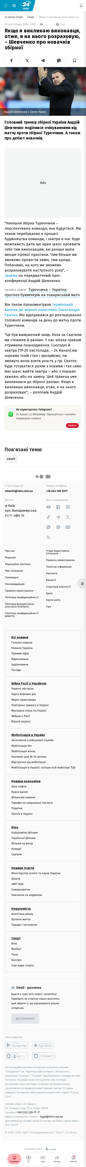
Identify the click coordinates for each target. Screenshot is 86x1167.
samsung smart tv (44, 1056)
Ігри (48, 606)
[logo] (26, 5)
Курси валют (19, 792)
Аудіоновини (19, 664)
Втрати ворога (20, 721)
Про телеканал (14, 571)
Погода (16, 670)
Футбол (16, 949)
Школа (15, 878)
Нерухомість (21, 909)
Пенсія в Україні (22, 814)
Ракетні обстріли (22, 689)
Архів (49, 593)
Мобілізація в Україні (28, 735)
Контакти (51, 573)
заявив (11, 275)
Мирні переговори (23, 699)
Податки (16, 808)
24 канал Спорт (14, 17)
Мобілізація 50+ (21, 746)
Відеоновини (20, 659)
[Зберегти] (74, 60)
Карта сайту (53, 600)
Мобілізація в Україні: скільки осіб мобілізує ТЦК (43, 767)
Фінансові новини (23, 797)
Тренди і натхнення (24, 924)
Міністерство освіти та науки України (35, 873)
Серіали (16, 854)
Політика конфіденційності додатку (21, 614)
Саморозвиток (20, 889)
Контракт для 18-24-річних (28, 756)
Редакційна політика (17, 564)
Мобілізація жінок (23, 751)
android (16, 1045)
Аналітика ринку (22, 914)
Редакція (10, 557)
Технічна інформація (59, 567)
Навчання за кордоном (26, 895)
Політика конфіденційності (21, 597)
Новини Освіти (22, 868)
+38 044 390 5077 (57, 491)
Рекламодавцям (14, 584)
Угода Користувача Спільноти (57, 552)
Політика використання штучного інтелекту (19, 605)
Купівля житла (20, 919)
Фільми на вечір (22, 843)
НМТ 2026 (17, 884)
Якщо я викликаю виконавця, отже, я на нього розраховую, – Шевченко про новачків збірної (59, 17)
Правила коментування (60, 560)
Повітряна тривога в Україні (30, 705)
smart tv (16, 1056)
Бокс (14, 943)
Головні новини (21, 642)
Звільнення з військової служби (32, 740)
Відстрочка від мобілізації (28, 762)
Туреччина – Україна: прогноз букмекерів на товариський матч (42, 292)
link (48, 506)
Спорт (31, 17)
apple (44, 1045)
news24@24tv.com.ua (19, 491)
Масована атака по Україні (29, 710)
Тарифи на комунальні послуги (32, 803)
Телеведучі (11, 577)
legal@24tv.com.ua (51, 1116)
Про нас (10, 551)
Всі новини (19, 637)
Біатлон (16, 960)
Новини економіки (25, 781)
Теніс (14, 954)
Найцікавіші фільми (24, 832)
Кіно (14, 827)
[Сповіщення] (81, 5)
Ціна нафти (18, 786)
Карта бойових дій (23, 694)
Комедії (16, 849)
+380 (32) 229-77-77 (28, 1112)
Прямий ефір (20, 653)
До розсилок (25, 1018)
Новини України (22, 648)
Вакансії (51, 580)
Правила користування (19, 591)
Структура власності (58, 587)
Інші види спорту (22, 965)
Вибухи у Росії (20, 716)
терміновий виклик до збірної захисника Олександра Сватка (42, 309)
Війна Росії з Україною (28, 684)
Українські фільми (23, 838)
